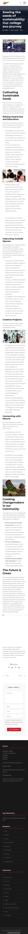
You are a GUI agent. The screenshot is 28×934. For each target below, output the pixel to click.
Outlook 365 (8, 850)
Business (7, 885)
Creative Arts (8, 889)
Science (7, 892)
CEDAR (7, 835)
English (7, 896)
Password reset (9, 861)
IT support (7, 857)
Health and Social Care (11, 904)
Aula (6, 831)
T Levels (7, 881)
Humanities (8, 915)
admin (6, 30)
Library (6, 838)
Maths (6, 900)
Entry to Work (8, 877)
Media (6, 911)
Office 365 (7, 846)
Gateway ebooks (9, 842)
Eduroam (7, 854)
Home (16, 30)
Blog (12, 30)
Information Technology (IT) (12, 908)
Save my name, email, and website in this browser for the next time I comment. (14, 722)
